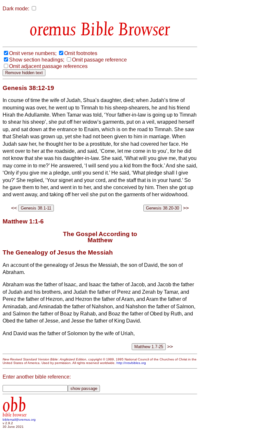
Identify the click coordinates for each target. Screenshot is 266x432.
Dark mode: (16, 8)
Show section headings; (36, 60)
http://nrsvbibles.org (131, 363)
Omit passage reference (99, 60)
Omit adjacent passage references (48, 66)
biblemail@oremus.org (19, 419)
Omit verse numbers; (32, 53)
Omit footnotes (80, 53)
